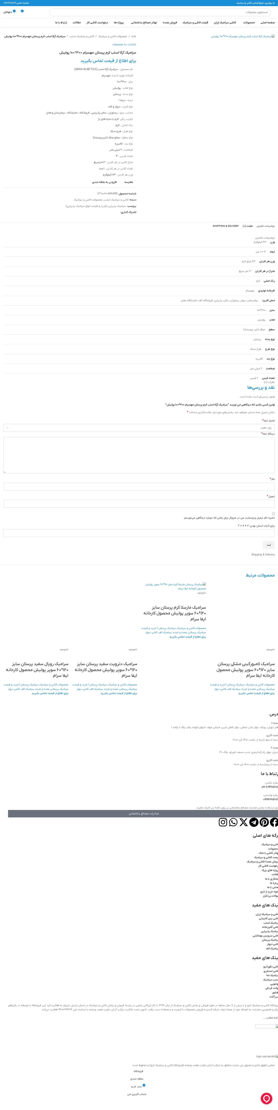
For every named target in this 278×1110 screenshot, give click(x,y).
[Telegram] (254, 822)
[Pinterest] (264, 822)
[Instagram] (223, 822)
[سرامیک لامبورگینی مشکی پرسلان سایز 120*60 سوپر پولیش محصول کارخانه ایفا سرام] (242, 615)
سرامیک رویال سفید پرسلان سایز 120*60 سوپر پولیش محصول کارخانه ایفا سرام (37, 670)
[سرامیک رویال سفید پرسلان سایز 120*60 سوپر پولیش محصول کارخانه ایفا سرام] (35, 615)
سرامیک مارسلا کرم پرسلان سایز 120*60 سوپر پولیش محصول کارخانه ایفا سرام (174, 613)
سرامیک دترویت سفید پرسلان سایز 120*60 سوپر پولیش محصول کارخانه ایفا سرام (106, 670)
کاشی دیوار (220, 689)
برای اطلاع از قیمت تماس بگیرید (256, 693)
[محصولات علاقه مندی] (31, 12)
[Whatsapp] (233, 822)
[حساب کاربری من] (37, 12)
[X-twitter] (243, 822)
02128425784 (9, 3)
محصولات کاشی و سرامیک (260, 685)
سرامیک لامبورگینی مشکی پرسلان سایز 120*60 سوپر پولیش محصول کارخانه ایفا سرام (245, 670)
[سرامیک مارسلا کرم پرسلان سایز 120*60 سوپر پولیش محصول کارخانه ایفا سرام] (173, 586)
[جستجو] (53, 12)
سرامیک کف (234, 689)
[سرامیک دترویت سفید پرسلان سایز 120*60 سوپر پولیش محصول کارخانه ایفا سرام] (104, 615)
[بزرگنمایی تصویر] (267, 31)
